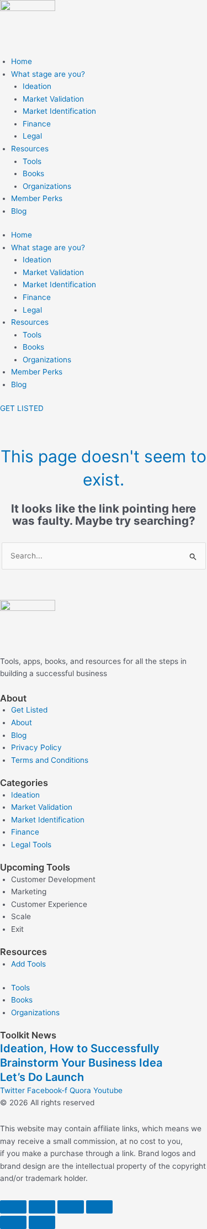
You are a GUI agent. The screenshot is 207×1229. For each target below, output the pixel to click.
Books (33, 173)
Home (21, 61)
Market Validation (53, 98)
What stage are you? (48, 74)
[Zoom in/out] (13, 1207)
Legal (32, 135)
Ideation (37, 86)
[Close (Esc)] (99, 1207)
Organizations (47, 186)
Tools (32, 161)
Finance (37, 123)
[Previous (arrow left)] (13, 1222)
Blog (18, 211)
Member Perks (36, 198)
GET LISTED (22, 408)
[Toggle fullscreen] (42, 1207)
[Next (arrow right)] (42, 1222)
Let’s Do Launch (42, 1077)
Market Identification (59, 111)
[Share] (70, 1207)
